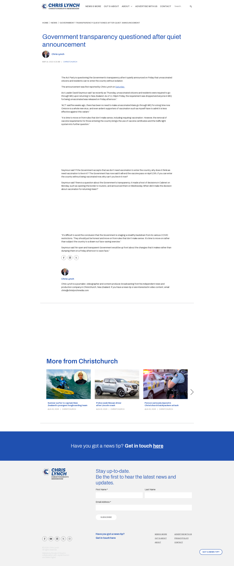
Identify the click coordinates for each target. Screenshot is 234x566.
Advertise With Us (146, 6)
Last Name (150, 489)
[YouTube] (50, 538)
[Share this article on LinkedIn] (70, 257)
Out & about (161, 538)
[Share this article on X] (76, 257)
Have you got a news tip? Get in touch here (110, 536)
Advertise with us (183, 534)
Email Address (103, 502)
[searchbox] (183, 6)
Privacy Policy (181, 538)
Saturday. (120, 87)
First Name (102, 489)
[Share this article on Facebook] (63, 257)
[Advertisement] (117, 148)
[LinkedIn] (57, 538)
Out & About (111, 6)
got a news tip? (210, 552)
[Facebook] (44, 538)
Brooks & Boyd (57, 553)
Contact (165, 6)
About (126, 6)
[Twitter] (63, 538)
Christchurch (70, 62)
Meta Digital (51, 557)
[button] (191, 6)
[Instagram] (69, 538)
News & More (93, 6)
